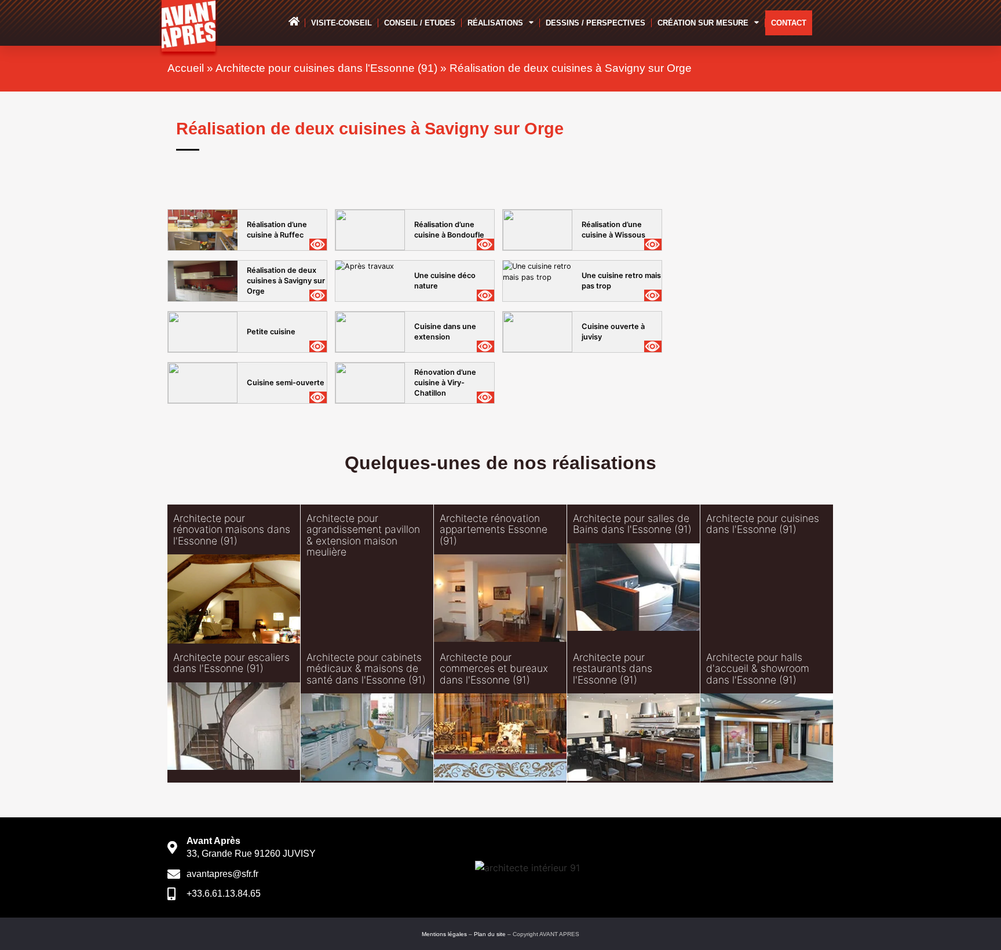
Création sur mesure (702, 23)
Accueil (185, 68)
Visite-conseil (341, 23)
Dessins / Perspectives (595, 23)
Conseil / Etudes (419, 23)
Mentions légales (444, 934)
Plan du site (490, 934)
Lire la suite (217, 595)
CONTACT (788, 23)
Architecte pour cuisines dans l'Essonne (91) (326, 68)
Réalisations (495, 23)
